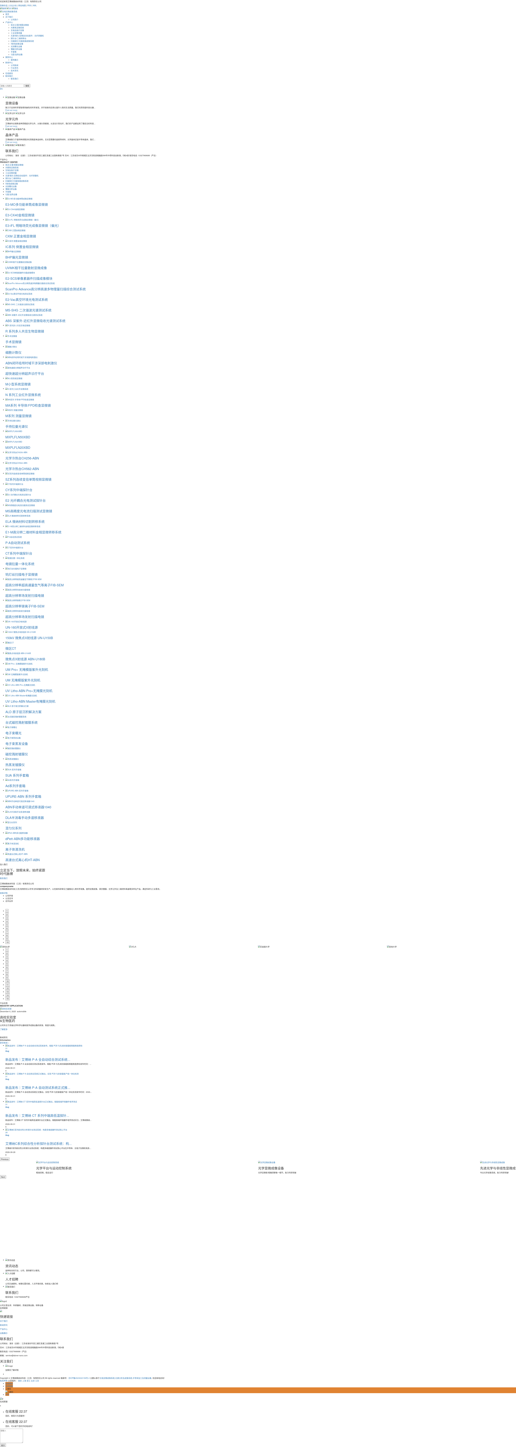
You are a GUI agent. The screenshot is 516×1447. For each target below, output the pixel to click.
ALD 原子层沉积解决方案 (23, 711)
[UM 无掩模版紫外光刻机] (16, 674)
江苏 (37, 1380)
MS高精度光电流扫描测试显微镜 (28, 511)
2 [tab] (7, 914)
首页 (7, 14)
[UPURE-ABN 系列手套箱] (16, 790)
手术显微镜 (13, 341)
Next (3, 1177)
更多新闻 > (4, 1042)
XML (35, 5)
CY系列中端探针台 (18, 489)
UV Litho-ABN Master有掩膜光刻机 (30, 701)
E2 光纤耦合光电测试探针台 (25, 500)
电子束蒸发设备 (16, 743)
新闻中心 (9, 62)
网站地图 (22, 5)
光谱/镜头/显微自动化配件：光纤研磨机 (27, 35)
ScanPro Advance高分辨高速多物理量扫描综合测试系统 (45, 289)
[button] (258, 1032)
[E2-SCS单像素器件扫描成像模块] (20, 272)
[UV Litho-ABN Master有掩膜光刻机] (21, 695)
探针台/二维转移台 (18, 38)
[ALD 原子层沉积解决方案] (17, 705)
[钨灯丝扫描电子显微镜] (15, 568)
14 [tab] (7, 995)
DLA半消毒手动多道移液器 (24, 817)
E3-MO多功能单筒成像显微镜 (26, 204)
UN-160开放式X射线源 (21, 627)
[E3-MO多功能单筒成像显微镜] (18, 198)
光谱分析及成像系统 (123, 1378)
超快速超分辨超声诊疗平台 (24, 373)
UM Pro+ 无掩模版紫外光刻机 (26, 669)
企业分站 (13, 5)
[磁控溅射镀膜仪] (13, 748)
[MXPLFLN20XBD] (13, 441)
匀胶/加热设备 (17, 54)
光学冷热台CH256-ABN (22, 458)
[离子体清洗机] (12, 843)
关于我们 (9, 16)
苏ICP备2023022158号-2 (79, 1378)
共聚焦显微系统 (17, 27)
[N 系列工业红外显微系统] (16, 388)
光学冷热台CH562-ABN (22, 468)
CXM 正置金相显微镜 (20, 236)
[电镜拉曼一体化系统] (14, 557)
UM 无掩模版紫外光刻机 (22, 680)
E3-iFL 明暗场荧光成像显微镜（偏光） (33, 225)
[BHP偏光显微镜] (13, 251)
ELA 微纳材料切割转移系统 (25, 521)
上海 (24, 1380)
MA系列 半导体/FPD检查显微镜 (28, 405)
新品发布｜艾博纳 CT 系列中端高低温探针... (37, 1115)
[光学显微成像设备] (369, 1162)
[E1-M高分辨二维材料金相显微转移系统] (22, 526)
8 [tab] (7, 935)
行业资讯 (14, 67)
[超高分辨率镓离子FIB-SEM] (17, 600)
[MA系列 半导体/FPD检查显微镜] (19, 399)
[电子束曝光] (11, 726)
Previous (4, 1159)
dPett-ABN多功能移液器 (22, 838)
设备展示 (4, 1333)
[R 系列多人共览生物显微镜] (17, 325)
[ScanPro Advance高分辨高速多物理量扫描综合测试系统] (30, 282)
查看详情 (4, 893)
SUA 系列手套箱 (17, 775)
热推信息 (4, 5)
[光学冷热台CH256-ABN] (16, 452)
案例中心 (9, 57)
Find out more (11, 110)
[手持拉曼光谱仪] (13, 420)
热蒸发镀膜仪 (15, 764)
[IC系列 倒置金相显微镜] (16, 240)
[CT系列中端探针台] (14, 547)
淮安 (20, 1380)
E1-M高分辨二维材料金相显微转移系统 (33, 532)
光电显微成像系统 (107, 1378)
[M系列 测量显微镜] (14, 409)
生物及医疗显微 (17, 30)
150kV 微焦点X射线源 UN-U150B (29, 637)
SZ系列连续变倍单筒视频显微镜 (28, 479)
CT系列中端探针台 (18, 553)
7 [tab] (7, 931)
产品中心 (9, 22)
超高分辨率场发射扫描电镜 (24, 595)
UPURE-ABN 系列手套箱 (23, 796)
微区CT (10, 648)
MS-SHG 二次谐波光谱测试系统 (28, 310)
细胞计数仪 (13, 352)
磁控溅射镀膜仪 (16, 754)
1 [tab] (7, 910)
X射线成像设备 (17, 43)
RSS (29, 5)
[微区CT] (9, 642)
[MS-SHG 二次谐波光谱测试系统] (19, 304)
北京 (33, 1380)
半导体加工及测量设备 (142, 1378)
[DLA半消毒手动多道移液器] (17, 811)
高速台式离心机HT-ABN (22, 859)
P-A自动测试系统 (17, 542)
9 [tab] (7, 938)
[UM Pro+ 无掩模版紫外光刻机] (19, 663)
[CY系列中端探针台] (14, 483)
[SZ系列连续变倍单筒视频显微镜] (19, 473)
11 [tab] (7, 984)
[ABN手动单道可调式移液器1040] (19, 801)
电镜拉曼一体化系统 (19, 563)
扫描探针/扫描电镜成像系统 (22, 41)
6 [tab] (7, 928)
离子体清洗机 (15, 849)
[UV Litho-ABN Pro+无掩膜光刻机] (20, 684)
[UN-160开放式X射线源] (16, 621)
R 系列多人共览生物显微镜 (24, 331)
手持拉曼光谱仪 (16, 426)
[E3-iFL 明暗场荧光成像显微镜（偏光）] (22, 219)
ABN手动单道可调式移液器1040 (28, 807)
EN (1, 88)
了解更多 (4, 1029)
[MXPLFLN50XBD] (13, 430)
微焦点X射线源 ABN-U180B (25, 659)
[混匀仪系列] (11, 822)
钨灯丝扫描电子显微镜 (21, 574)
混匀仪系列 (13, 828)
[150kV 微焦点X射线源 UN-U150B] (20, 631)
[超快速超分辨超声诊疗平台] (17, 367)
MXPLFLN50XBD (17, 437)
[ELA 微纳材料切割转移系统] (17, 515)
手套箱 (13, 51)
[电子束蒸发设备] (13, 737)
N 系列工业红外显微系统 (23, 394)
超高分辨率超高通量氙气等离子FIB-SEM (34, 585)
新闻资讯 (4, 1325)
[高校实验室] (6, 1008)
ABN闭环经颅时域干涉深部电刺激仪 (31, 363)
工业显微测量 (16, 33)
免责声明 (4, 1380)
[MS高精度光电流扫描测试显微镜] (20, 504)
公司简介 (14, 19)
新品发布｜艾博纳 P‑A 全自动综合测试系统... (37, 1059)
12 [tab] (7, 988)
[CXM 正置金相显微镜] (15, 230)
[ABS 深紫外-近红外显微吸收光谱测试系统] (23, 314)
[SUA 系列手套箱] (13, 769)
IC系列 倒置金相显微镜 (22, 246)
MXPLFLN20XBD (17, 447)
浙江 (28, 1380)
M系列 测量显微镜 (18, 415)
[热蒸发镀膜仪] (12, 758)
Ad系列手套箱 (15, 785)
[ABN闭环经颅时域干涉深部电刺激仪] (21, 356)
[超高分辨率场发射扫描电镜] (17, 589)
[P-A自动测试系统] (13, 536)
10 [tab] (7, 942)
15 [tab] (7, 998)
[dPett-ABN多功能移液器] (16, 832)
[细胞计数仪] (11, 346)
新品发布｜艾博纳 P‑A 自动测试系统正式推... (37, 1087)
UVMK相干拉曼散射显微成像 (26, 267)
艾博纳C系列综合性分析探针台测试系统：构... (38, 1143)
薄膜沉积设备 (16, 49)
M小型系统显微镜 (18, 384)
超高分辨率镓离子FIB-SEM (24, 606)
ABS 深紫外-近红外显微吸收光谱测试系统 (35, 320)
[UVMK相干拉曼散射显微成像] (18, 261)
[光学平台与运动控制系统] (147, 1162)
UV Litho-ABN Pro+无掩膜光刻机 (28, 690)
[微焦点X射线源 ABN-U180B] (18, 652)
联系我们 (9, 76)
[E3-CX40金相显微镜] (15, 208)
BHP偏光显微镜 (16, 257)
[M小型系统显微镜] (13, 378)
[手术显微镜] (11, 335)
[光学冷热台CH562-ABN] (16, 462)
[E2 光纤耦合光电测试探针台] (18, 494)
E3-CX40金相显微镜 (19, 215)
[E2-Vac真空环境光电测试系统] (18, 293)
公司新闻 (14, 65)
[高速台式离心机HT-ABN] (16, 853)
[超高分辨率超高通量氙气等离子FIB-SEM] (23, 578)
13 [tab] (7, 991)
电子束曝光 (13, 733)
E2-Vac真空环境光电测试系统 (26, 299)
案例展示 (14, 59)
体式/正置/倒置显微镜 (20, 25)
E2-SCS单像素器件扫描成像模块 (28, 278)
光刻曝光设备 (16, 46)
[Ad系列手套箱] (12, 779)
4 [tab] (7, 921)
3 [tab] (7, 917)
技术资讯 (14, 70)
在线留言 (9, 73)
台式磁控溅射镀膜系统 (21, 722)
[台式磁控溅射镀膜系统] (15, 716)
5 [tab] (7, 924)
